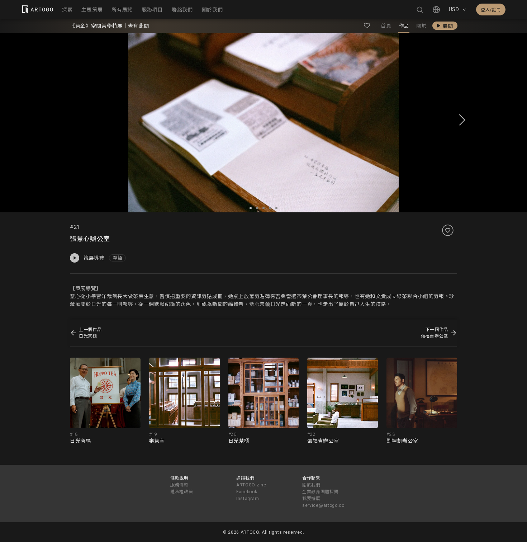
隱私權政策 (181, 491)
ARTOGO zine (251, 484)
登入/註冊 (491, 10)
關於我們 (311, 484)
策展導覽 (94, 258)
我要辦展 (311, 498)
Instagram (247, 498)
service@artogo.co (323, 505)
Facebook (246, 491)
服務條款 (179, 484)
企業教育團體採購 (320, 491)
